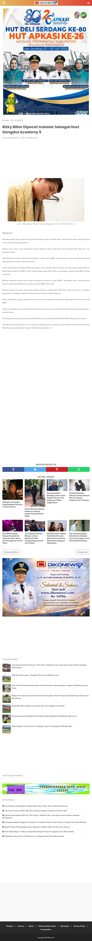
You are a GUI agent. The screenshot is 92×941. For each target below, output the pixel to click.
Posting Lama (83, 552)
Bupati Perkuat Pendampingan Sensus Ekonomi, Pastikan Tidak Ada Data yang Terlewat (37, 827)
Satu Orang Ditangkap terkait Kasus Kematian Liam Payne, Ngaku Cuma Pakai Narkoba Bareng (79, 537)
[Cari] (88, 3)
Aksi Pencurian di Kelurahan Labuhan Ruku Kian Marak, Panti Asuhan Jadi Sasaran (36, 806)
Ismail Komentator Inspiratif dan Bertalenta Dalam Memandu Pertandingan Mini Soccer (44, 716)
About (31, 926)
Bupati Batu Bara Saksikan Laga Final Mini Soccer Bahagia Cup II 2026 (38, 705)
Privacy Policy (79, 926)
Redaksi (9, 926)
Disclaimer (64, 926)
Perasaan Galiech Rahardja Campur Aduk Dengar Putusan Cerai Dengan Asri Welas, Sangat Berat (56, 497)
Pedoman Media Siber (47, 926)
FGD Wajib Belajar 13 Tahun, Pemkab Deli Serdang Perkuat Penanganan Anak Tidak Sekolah (39, 831)
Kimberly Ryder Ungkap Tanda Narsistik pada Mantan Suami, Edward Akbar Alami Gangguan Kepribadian (56, 538)
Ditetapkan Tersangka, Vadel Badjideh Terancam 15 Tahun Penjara (12, 504)
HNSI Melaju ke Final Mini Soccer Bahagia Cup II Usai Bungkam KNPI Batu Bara (42, 726)
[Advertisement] (46, 158)
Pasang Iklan (46, 929)
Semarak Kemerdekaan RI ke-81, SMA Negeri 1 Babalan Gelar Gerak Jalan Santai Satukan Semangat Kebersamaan (40, 816)
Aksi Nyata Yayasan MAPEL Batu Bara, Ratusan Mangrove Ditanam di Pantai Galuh (36, 810)
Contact (21, 926)
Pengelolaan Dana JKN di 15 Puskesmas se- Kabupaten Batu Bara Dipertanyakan (34, 836)
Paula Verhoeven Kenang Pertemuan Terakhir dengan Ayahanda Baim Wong (34, 512)
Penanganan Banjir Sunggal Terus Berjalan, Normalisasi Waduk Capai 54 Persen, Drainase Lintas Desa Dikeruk (45, 822)
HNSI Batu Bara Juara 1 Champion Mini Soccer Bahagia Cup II (35, 675)
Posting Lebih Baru (11, 552)
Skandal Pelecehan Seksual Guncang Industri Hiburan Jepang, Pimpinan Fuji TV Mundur (79, 496)
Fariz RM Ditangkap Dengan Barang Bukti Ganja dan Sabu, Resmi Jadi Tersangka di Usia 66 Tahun (12, 538)
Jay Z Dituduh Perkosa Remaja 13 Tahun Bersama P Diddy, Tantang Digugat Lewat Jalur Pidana (34, 538)
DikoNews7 (51, 938)
